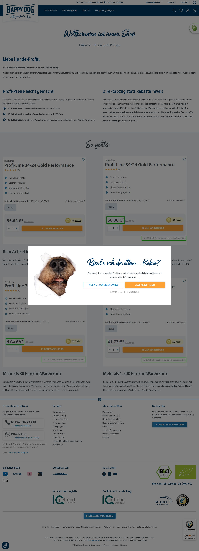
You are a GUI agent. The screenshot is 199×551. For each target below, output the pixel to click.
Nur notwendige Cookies (103, 284)
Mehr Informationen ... (128, 277)
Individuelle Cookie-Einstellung (124, 292)
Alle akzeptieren (145, 284)
